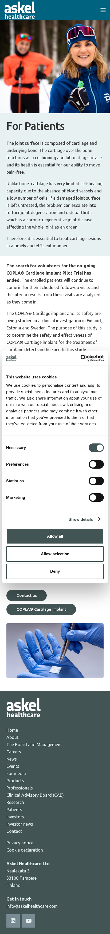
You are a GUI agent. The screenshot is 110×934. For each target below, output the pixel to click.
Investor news (19, 824)
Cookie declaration (24, 850)
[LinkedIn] (13, 921)
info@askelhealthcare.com (32, 906)
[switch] (96, 464)
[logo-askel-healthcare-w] (19, 10)
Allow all (55, 536)
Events (12, 766)
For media (16, 773)
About (12, 737)
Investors (15, 816)
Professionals (19, 787)
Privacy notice (19, 842)
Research (15, 802)
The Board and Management (34, 744)
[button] (103, 10)
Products (15, 780)
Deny (55, 571)
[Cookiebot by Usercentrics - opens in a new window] (80, 358)
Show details (81, 519)
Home (12, 730)
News (11, 759)
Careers (13, 751)
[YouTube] (28, 921)
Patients (14, 809)
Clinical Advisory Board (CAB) (35, 795)
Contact (14, 831)
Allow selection (55, 554)
